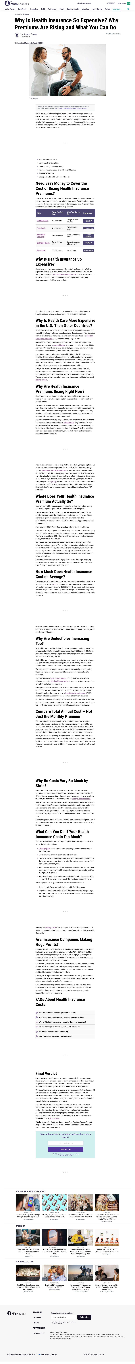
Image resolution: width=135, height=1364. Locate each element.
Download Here (88, 243)
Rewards (124, 3)
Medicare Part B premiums (54, 470)
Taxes (107, 9)
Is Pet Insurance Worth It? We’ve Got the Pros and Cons (106, 1250)
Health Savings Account (76, 693)
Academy (111, 3)
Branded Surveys (41, 235)
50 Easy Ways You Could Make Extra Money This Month (54, 1215)
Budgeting (34, 9)
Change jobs (44, 849)
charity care (50, 927)
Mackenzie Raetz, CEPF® (34, 43)
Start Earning (88, 235)
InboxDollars (42, 221)
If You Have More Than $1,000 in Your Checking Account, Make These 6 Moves (107, 1216)
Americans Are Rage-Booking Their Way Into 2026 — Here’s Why (54, 1251)
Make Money (10, 9)
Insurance (116, 9)
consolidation (59, 345)
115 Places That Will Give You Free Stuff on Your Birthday (80, 1215)
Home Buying (97, 9)
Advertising (39, 1328)
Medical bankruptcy (60, 681)
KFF (55, 584)
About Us (37, 1312)
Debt (43, 9)
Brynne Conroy (30, 34)
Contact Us (38, 1333)
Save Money (22, 9)
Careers (37, 1317)
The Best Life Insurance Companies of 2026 (54, 1286)
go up (53, 481)
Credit (61, 9)
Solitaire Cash (43, 243)
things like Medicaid (81, 799)
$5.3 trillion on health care (64, 274)
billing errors (41, 380)
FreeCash (41, 228)
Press (36, 1323)
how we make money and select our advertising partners (70, 108)
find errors (54, 1118)
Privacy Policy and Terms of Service (21, 1354)
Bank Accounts (73, 9)
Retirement (52, 9)
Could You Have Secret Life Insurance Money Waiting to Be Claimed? (28, 1287)
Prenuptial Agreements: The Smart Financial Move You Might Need (106, 1287)
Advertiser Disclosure (84, 3)
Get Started (89, 228)
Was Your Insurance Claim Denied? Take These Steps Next (28, 1251)
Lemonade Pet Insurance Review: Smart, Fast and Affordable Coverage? (81, 1287)
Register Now (88, 250)
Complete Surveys (88, 220)
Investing (85, 9)
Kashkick (41, 250)
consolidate (69, 423)
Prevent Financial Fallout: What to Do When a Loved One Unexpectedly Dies (80, 1251)
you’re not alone (58, 678)
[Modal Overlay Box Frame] (65, 1144)
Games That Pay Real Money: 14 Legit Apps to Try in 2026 (28, 1215)
